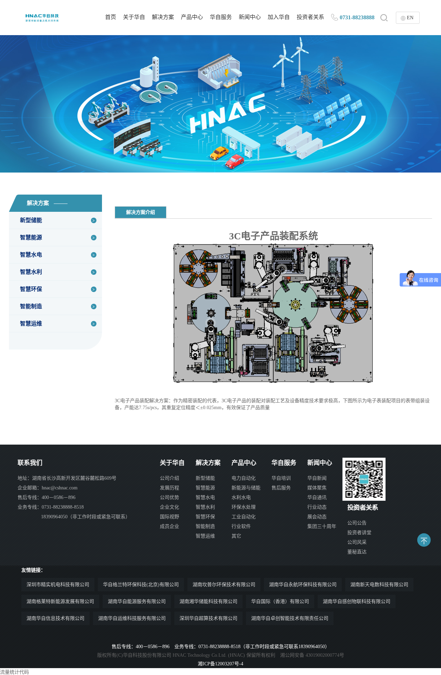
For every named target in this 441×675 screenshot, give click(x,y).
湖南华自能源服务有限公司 (137, 601)
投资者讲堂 (359, 532)
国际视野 (169, 516)
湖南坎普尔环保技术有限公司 (224, 584)
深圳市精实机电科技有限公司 (58, 584)
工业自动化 (244, 516)
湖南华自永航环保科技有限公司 (303, 584)
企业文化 (169, 507)
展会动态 (317, 516)
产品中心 (192, 17)
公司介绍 (169, 478)
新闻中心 (250, 17)
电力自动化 (244, 478)
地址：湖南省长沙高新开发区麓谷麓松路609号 (67, 478)
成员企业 (169, 526)
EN (410, 17)
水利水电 (241, 497)
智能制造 (31, 306)
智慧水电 (31, 255)
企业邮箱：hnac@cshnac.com (48, 487)
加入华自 (279, 17)
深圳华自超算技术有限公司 (208, 618)
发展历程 (169, 487)
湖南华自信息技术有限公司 (55, 618)
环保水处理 (244, 507)
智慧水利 (31, 272)
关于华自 (134, 17)
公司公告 (357, 523)
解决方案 (163, 17)
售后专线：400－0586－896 (46, 497)
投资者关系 (310, 17)
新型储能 (31, 220)
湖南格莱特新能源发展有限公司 (60, 601)
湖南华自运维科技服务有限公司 (132, 618)
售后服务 (281, 487)
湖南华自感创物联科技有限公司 (356, 601)
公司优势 (169, 497)
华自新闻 (317, 478)
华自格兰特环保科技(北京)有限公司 (141, 584)
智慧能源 (31, 237)
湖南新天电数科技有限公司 (379, 584)
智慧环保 (31, 289)
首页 (110, 17)
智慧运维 (31, 323)
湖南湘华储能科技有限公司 (208, 601)
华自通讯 (317, 497)
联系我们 (30, 462)
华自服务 (221, 17)
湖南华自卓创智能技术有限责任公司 (289, 618)
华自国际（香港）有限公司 (280, 601)
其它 (236, 536)
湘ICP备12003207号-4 (220, 663)
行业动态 (317, 507)
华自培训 (281, 478)
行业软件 (241, 526)
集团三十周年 (321, 526)
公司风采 (357, 542)
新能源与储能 (246, 487)
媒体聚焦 (317, 487)
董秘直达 (357, 551)
